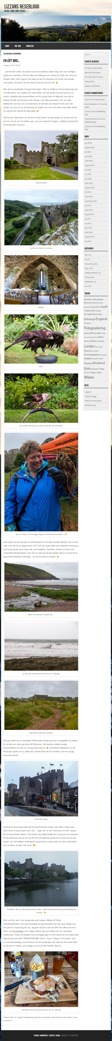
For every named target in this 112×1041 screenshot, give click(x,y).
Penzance (103, 355)
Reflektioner (89, 281)
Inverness (94, 337)
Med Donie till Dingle (92, 72)
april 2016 (88, 228)
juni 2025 (88, 143)
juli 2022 (88, 174)
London (89, 346)
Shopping (88, 363)
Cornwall (88, 314)
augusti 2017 (90, 214)
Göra (87, 268)
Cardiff (103, 306)
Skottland (99, 363)
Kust (93, 340)
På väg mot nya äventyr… (94, 68)
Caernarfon (95, 306)
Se (15, 1017)
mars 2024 (89, 161)
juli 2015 (88, 241)
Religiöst (88, 358)
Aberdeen (88, 299)
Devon (95, 314)
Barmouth (88, 302)
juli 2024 (88, 152)
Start (7, 46)
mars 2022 (89, 183)
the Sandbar (17, 931)
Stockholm (94, 369)
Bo (86, 259)
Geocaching (89, 264)
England (101, 318)
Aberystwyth (98, 299)
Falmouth (87, 323)
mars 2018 (89, 210)
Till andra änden (99, 99)
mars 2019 (89, 196)
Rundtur (100, 358)
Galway (87, 333)
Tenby (101, 368)
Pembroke (46, 1017)
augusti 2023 (90, 165)
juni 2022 (88, 178)
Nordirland (95, 351)
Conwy (98, 310)
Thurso (86, 372)
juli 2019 (88, 192)
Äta (12, 1017)
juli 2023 (88, 170)
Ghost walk (95, 332)
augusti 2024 (90, 147)
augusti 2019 (90, 187)
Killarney (87, 341)
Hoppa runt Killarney (92, 86)
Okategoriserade (91, 272)
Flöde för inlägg (90, 396)
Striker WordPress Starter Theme (47, 1035)
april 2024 (88, 156)
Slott (64, 1017)
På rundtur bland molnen (94, 77)
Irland (100, 336)
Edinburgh (89, 319)
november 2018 (91, 201)
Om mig (18, 46)
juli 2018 (88, 205)
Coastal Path (89, 310)
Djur (100, 314)
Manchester (99, 347)
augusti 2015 (90, 236)
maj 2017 (88, 223)
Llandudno (100, 341)
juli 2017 (88, 219)
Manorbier (38, 1017)
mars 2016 (89, 232)
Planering (88, 277)
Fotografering (28, 1017)
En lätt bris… (11, 61)
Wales (69, 1017)
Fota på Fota (89, 81)
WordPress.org (90, 405)
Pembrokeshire (56, 1017)
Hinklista (30, 46)
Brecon (95, 303)
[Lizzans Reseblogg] (56, 29)
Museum (88, 350)
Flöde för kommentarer (93, 400)
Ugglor (99, 372)
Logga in (88, 392)
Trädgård (93, 372)
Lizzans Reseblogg (21, 6)
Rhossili (94, 359)
